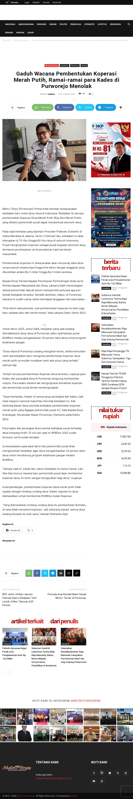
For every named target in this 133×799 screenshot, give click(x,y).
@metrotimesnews (86, 700)
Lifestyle (102, 24)
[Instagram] (102, 773)
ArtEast (73, 795)
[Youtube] (94, 781)
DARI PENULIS (64, 621)
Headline (64, 65)
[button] (129, 24)
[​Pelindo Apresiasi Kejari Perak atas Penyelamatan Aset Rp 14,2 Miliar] (15, 636)
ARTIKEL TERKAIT (27, 621)
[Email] (68, 573)
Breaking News (21, 40)
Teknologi (75, 24)
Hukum (52, 24)
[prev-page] (4, 672)
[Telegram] (52, 573)
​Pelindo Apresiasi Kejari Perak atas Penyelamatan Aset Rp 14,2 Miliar (115, 280)
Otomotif (89, 24)
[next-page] (10, 672)
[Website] (125, 773)
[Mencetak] (60, 573)
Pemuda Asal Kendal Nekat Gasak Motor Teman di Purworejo (67, 596)
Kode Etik (57, 2)
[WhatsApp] (28, 573)
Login (26, 2)
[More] (120, 107)
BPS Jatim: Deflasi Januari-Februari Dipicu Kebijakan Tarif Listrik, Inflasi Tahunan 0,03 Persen (19, 600)
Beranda (6, 40)
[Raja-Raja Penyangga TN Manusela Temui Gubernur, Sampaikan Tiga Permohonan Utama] (95, 353)
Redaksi (36, 2)
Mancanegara (26, 24)
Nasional (10, 24)
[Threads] (102, 781)
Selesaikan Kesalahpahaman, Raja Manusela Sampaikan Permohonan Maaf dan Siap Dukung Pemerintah (73, 655)
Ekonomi (41, 24)
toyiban (51, 94)
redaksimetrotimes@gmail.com (54, 778)
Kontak (46, 2)
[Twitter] (44, 573)
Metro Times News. (26, 795)
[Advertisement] (89, 12)
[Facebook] (36, 573)
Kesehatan (115, 24)
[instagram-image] (8, 717)
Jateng (84, 65)
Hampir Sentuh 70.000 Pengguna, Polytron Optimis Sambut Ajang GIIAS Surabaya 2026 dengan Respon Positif (114, 381)
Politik (63, 24)
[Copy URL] (76, 573)
